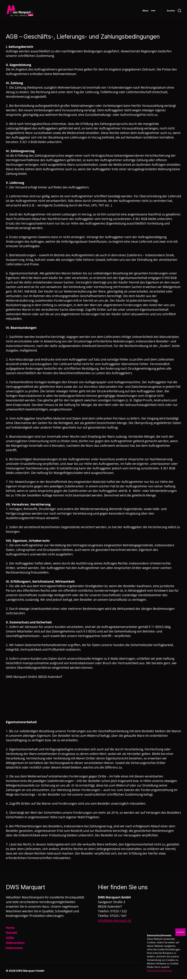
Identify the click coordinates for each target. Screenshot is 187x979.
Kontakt (11, 933)
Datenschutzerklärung (159, 970)
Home (10, 928)
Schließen (180, 932)
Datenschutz (15, 943)
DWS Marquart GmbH (30, 970)
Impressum (14, 948)
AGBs (10, 938)
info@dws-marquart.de (114, 920)
